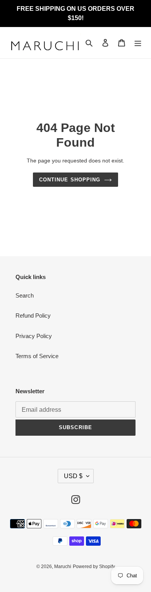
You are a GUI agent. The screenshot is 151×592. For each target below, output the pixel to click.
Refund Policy (33, 315)
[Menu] (138, 42)
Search (24, 295)
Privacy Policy (33, 336)
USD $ (73, 476)
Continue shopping (69, 180)
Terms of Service (36, 356)
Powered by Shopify (94, 566)
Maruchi (62, 566)
